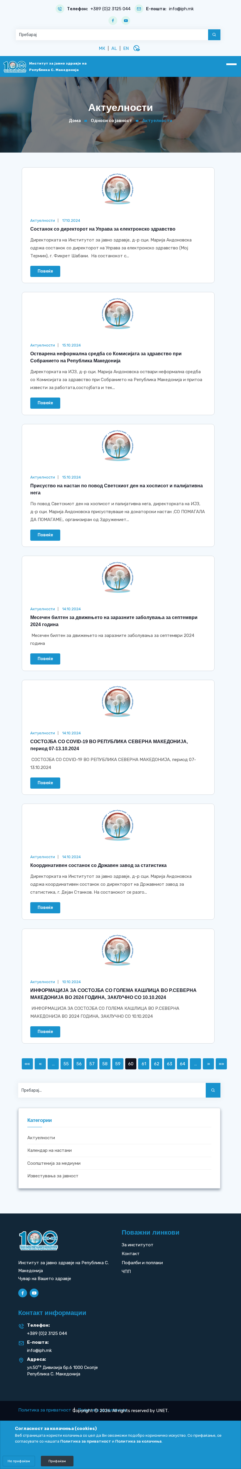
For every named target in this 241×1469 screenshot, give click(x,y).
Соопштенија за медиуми (54, 1163)
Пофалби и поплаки (142, 1262)
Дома (75, 120)
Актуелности (41, 1137)
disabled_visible (136, 48)
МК (102, 48)
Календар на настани (49, 1150)
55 (66, 1063)
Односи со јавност (111, 120)
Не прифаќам (19, 1461)
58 (105, 1063)
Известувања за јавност (52, 1176)
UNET (162, 1410)
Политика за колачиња (138, 1441)
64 (182, 1063)
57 (92, 1063)
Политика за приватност (44, 1410)
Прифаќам (57, 1461)
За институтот (137, 1244)
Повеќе (45, 271)
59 (117, 1063)
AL (114, 48)
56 (79, 1063)
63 (169, 1063)
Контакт (131, 1253)
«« (27, 1063)
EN (126, 48)
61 (144, 1063)
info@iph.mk (181, 9)
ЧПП (126, 1271)
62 (156, 1063)
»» (221, 1063)
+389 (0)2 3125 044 (110, 9)
